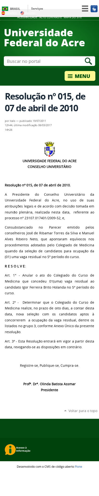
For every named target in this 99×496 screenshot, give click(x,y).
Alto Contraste (50, 17)
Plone (78, 466)
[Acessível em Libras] (94, 8)
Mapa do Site (73, 17)
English (30, 13)
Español (11, 13)
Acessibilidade (27, 17)
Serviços (37, 8)
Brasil (15, 9)
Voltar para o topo (82, 410)
